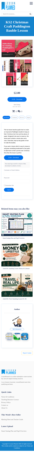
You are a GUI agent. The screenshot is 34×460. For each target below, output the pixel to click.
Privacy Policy (6, 402)
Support (28, 117)
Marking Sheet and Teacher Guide (12, 419)
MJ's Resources (17, 329)
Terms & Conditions (7, 397)
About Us (4, 408)
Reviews (22, 117)
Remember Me (9, 185)
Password (6, 177)
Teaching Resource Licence (10, 399)
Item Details (6, 117)
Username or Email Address (11, 170)
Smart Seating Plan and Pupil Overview (14, 431)
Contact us (4, 405)
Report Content (27, 353)
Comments (14, 117)
